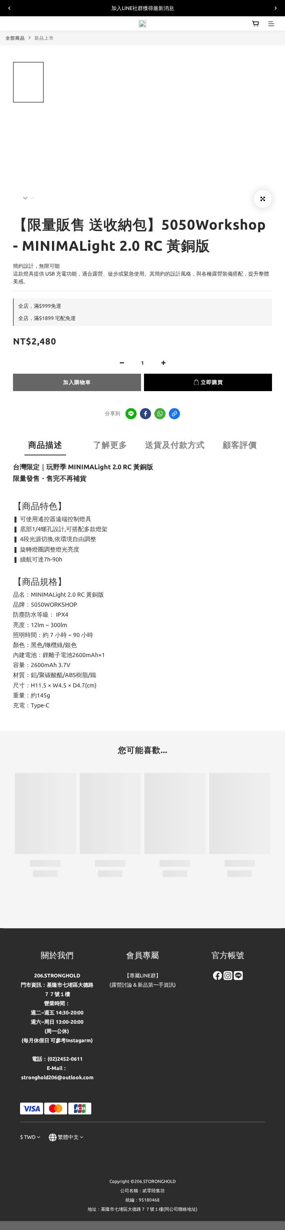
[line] (131, 413)
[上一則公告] (9, 8)
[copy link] (174, 413)
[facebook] (145, 413)
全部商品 (15, 38)
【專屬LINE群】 (142, 976)
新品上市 (44, 38)
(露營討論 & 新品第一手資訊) (142, 985)
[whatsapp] (160, 413)
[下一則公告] (275, 8)
